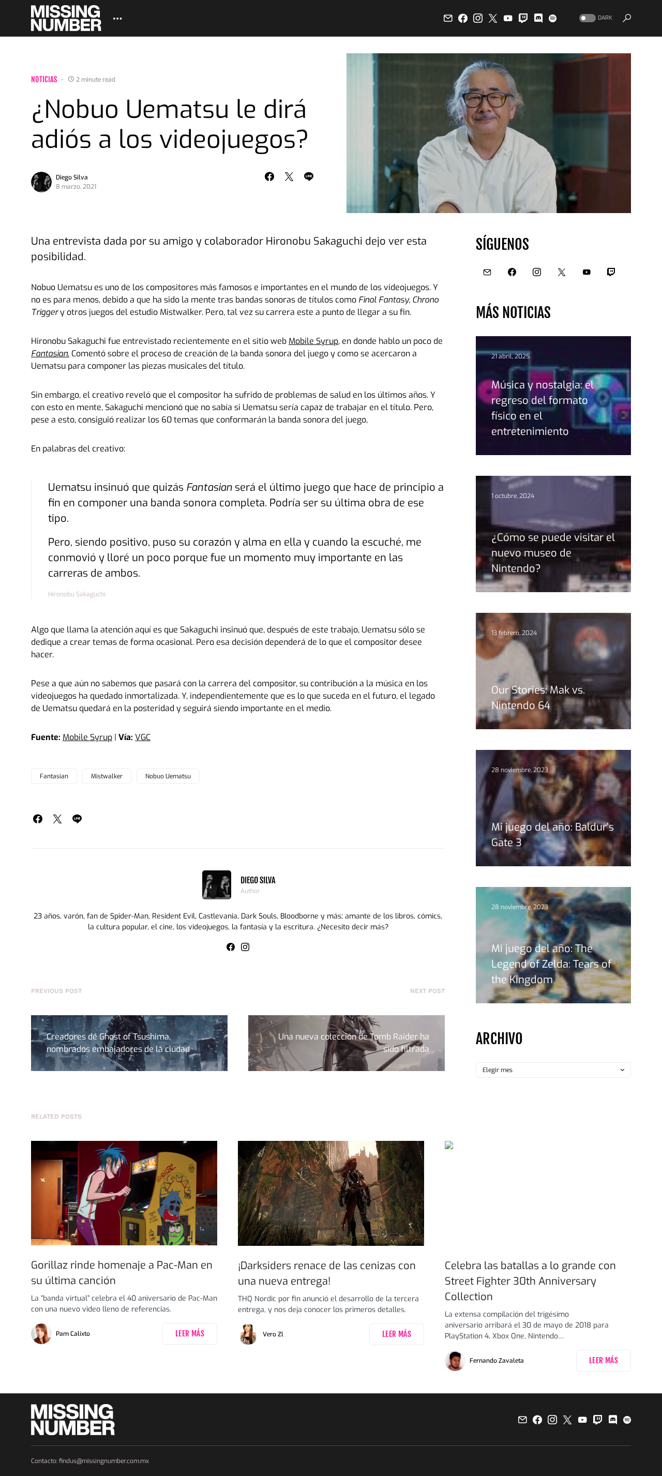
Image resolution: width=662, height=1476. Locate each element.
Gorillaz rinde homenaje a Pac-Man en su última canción (122, 1273)
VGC (143, 737)
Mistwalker (107, 776)
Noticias (44, 79)
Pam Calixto (73, 1334)
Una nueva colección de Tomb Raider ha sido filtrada (353, 1043)
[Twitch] (523, 18)
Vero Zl (273, 1334)
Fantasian (54, 776)
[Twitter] (493, 18)
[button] (594, 18)
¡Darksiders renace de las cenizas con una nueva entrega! (327, 1273)
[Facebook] (463, 18)
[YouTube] (508, 18)
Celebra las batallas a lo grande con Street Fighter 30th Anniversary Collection (530, 1281)
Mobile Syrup (313, 341)
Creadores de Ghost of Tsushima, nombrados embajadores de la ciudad (118, 1043)
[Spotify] (552, 18)
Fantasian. (50, 353)
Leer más (189, 1333)
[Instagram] (478, 18)
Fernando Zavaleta (497, 1361)
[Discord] (538, 18)
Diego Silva (72, 177)
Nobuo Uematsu (168, 776)
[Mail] (448, 18)
